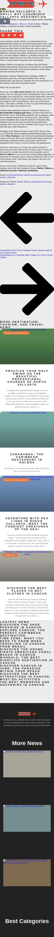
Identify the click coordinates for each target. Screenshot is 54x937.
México (23, 24)
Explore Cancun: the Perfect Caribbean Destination (22, 633)
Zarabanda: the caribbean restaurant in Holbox (27, 458)
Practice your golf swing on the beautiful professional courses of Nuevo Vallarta (27, 377)
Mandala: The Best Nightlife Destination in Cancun (26, 660)
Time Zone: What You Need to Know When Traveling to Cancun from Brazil (22, 642)
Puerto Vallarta (34, 24)
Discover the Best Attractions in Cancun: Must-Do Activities (25, 676)
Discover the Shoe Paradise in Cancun (21, 626)
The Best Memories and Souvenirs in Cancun (25, 683)
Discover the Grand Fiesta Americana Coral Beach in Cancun (26, 652)
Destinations (12, 24)
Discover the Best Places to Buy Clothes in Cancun (27, 591)
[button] (3, 35)
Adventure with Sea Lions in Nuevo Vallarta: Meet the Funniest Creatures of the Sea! (27, 524)
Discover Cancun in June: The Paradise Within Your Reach (21, 668)
